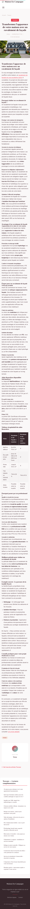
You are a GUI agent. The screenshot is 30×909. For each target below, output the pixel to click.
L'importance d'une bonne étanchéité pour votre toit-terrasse (15, 862)
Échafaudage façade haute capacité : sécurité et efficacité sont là (13, 829)
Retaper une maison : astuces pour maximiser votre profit (13, 812)
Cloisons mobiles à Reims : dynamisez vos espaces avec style (15, 806)
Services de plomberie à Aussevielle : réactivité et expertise (13, 857)
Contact (20, 897)
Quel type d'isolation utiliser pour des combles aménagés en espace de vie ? (13, 795)
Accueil (4, 15)
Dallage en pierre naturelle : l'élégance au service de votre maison (14, 846)
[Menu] (3, 7)
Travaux (9, 15)
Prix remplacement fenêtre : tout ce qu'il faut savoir (14, 823)
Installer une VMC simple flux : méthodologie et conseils (12, 801)
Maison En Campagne (12, 2)
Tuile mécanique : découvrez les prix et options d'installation (14, 818)
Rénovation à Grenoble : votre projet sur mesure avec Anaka (14, 834)
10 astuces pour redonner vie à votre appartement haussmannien (13, 790)
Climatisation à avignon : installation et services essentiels (14, 840)
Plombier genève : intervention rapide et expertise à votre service (14, 868)
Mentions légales (11, 897)
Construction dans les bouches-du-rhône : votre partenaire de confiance (14, 851)
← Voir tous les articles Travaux (11, 767)
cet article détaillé (13, 732)
